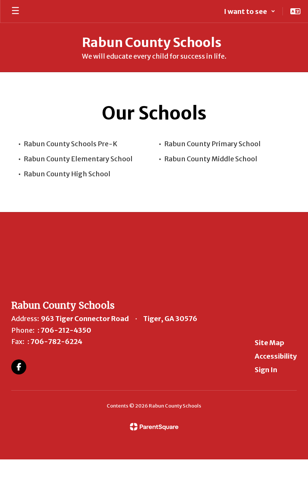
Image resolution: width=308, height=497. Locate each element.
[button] (249, 11)
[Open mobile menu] (15, 11)
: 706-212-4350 (64, 330)
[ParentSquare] (154, 426)
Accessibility (276, 356)
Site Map (269, 342)
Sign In (266, 369)
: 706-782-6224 (54, 341)
